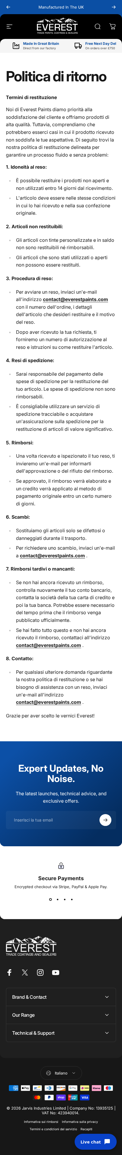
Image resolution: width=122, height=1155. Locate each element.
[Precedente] (8, 7)
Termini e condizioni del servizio (53, 1129)
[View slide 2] (57, 899)
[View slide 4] (71, 899)
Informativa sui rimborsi (41, 1122)
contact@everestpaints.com (75, 299)
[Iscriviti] (105, 820)
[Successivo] (113, 7)
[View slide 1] (50, 899)
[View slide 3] (64, 899)
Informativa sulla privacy (80, 1122)
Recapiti (86, 1129)
